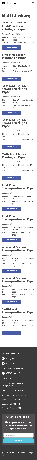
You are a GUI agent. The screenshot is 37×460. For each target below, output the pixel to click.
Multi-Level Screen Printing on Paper (14, 156)
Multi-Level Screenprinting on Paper (18, 311)
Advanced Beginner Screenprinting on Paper (18, 249)
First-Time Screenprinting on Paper (18, 187)
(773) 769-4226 (13, 373)
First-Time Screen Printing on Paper (14, 28)
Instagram (10, 358)
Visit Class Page (11, 47)
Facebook (10, 363)
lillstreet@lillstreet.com (13, 368)
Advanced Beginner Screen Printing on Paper (15, 89)
